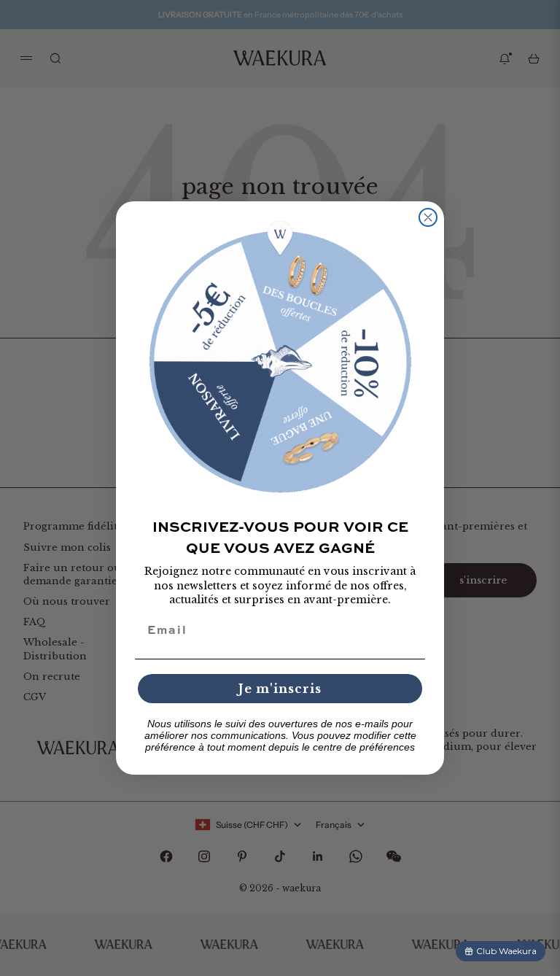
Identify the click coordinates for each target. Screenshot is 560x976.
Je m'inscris (280, 688)
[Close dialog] (428, 217)
